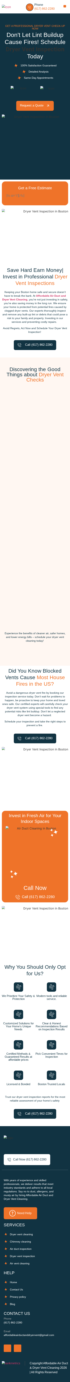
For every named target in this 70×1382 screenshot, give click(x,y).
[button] (64, 6)
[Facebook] (7, 1348)
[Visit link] (40, 6)
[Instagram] (17, 1348)
